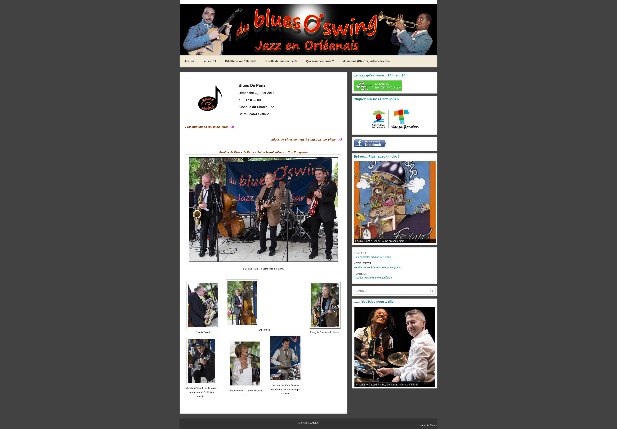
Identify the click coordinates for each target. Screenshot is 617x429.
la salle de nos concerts (281, 61)
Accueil (189, 61)
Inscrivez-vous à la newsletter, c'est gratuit (377, 267)
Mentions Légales (308, 422)
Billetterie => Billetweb (240, 61)
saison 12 (209, 61)
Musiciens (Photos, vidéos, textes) (366, 61)
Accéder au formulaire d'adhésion (373, 277)
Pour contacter (372, 257)
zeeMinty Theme (428, 425)
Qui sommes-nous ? (320, 61)
